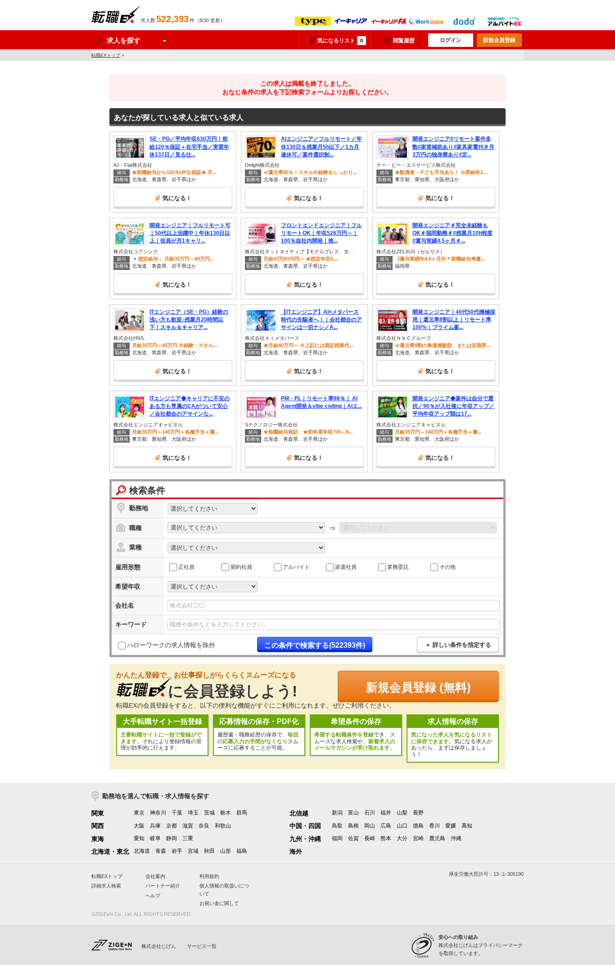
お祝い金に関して (219, 903)
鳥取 (337, 826)
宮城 (193, 851)
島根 (353, 826)
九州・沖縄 (305, 838)
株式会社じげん (158, 946)
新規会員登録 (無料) (418, 687)
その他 (447, 566)
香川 (434, 826)
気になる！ (177, 198)
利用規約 (209, 876)
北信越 (298, 813)
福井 (385, 813)
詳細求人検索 (106, 885)
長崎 (369, 838)
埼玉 (193, 813)
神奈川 (158, 813)
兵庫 (155, 826)
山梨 (402, 813)
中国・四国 (305, 825)
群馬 (241, 813)
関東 (97, 813)
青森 (160, 851)
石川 (369, 813)
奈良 (204, 826)
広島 (385, 826)
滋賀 (187, 826)
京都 (171, 826)
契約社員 (241, 566)
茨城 (209, 813)
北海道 (142, 851)
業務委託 (398, 566)
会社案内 (155, 876)
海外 (295, 851)
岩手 (177, 851)
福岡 (337, 838)
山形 (225, 851)
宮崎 (418, 838)
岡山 (369, 826)
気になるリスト (340, 40)
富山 (353, 813)
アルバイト (296, 566)
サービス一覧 (202, 946)
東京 (139, 813)
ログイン (450, 40)
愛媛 (450, 826)
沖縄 (456, 838)
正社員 (186, 566)
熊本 (385, 838)
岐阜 (155, 838)
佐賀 (353, 838)
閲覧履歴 (404, 40)
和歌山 (223, 826)
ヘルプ (152, 895)
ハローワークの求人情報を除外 (171, 645)
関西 (97, 825)
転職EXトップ (105, 55)
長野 (418, 813)
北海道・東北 (110, 851)
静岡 (171, 838)
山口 (402, 826)
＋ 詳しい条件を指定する (458, 644)
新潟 (337, 813)
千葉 (177, 813)
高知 (466, 826)
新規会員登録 (499, 40)
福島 (241, 851)
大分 (402, 838)
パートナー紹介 (162, 885)
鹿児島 (437, 838)
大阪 (139, 826)
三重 (187, 838)
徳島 (418, 826)
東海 (97, 838)
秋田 (209, 851)
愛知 (139, 838)
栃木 (225, 813)
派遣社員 (346, 566)
